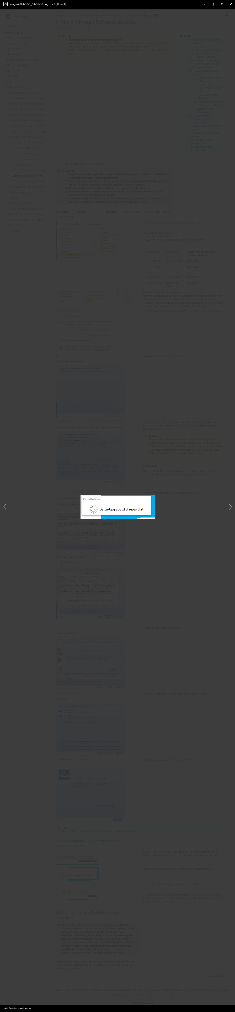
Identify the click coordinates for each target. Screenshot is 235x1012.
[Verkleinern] (107, 998)
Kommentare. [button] (211, 2)
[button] (38, 4)
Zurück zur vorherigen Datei (5, 506)
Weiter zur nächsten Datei (229, 506)
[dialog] (117, 506)
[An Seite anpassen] (121, 998)
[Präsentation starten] (127, 998)
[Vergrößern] (114, 998)
